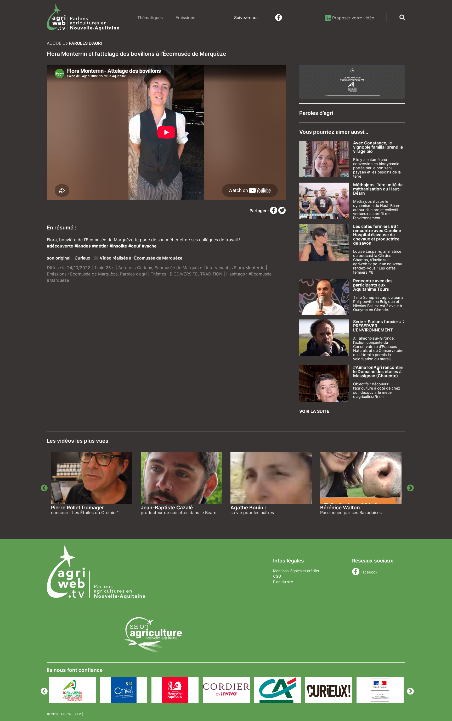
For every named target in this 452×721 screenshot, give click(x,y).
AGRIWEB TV (70, 714)
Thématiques (150, 17)
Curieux (144, 267)
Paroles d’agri (133, 274)
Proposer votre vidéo (353, 17)
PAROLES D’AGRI (85, 43)
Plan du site (283, 581)
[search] (402, 17)
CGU (277, 576)
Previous (43, 486)
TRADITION (211, 274)
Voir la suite (314, 411)
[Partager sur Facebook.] (274, 210)
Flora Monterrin (249, 267)
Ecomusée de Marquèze (178, 267)
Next (409, 486)
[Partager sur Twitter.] (282, 210)
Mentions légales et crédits (296, 570)
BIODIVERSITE (184, 274)
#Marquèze (58, 280)
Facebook (368, 572)
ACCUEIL (56, 43)
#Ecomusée (260, 274)
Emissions (185, 17)
